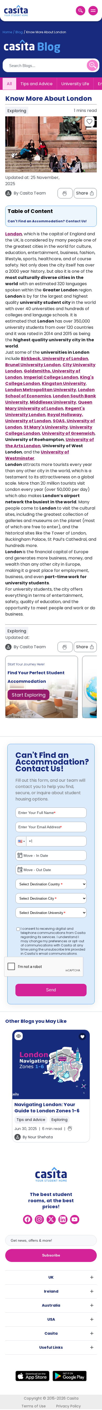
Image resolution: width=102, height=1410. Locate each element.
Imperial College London (51, 377)
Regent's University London (45, 411)
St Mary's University (46, 427)
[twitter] (51, 1219)
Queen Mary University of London (48, 405)
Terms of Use (33, 1406)
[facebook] (27, 1219)
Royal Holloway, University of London (44, 418)
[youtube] (74, 1219)
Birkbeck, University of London (54, 359)
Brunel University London (33, 365)
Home (7, 32)
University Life (75, 84)
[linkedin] (62, 1219)
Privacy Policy (68, 1406)
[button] (21, 841)
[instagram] (39, 1219)
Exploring (59, 1119)
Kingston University (64, 383)
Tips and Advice (36, 84)
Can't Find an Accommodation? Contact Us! (47, 221)
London (13, 234)
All (9, 84)
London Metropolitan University (40, 390)
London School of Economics (50, 393)
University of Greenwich (68, 433)
